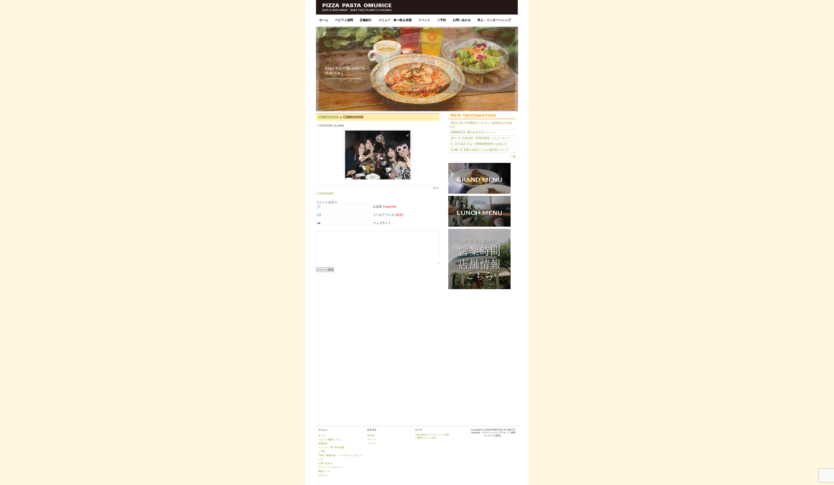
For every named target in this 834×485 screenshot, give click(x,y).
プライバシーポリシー (330, 467)
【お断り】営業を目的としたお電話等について (479, 149)
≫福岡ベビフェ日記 (425, 437)
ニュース (372, 443)
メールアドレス (388, 214)
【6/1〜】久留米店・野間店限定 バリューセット (480, 138)
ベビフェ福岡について (330, 439)
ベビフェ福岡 (344, 20)
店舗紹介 (366, 20)
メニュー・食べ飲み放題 (395, 20)
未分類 (370, 435)
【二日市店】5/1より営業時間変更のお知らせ (478, 144)
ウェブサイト (382, 223)
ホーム (323, 20)
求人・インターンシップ (494, 20)
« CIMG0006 (325, 193)
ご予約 (441, 20)
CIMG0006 (328, 117)
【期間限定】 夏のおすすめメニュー (472, 132)
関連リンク (324, 471)
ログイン (323, 475)
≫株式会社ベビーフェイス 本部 (432, 434)
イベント (424, 20)
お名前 (385, 206)
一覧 (513, 156)
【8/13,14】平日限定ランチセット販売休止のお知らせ (480, 124)
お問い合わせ (462, 20)
